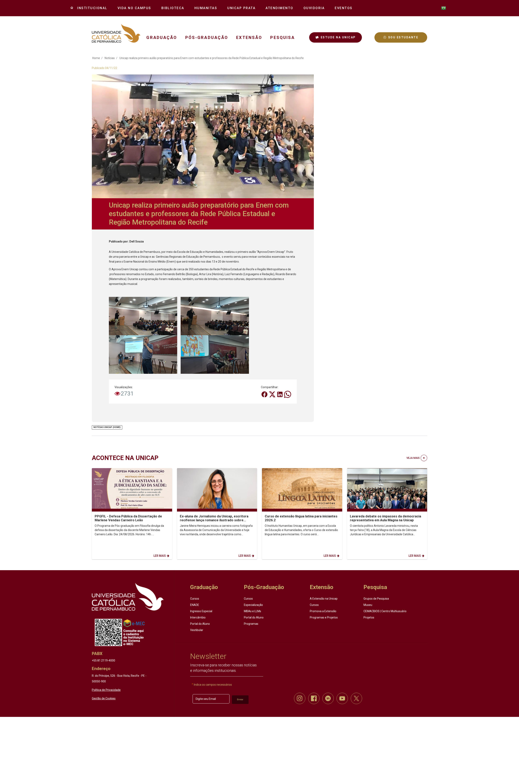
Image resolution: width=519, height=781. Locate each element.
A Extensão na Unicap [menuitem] (324, 598)
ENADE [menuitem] (194, 604)
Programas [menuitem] (251, 623)
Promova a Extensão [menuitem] (323, 611)
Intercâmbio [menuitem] (198, 617)
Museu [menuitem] (368, 604)
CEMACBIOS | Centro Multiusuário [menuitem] (385, 611)
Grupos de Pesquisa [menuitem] (376, 598)
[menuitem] (90, 8)
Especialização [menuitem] (253, 604)
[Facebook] (265, 394)
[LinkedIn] (280, 394)
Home (96, 58)
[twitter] (356, 698)
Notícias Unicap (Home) (107, 427)
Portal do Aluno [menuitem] (200, 623)
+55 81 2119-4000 (103, 660)
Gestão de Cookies (104, 698)
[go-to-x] (116, 33)
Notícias (110, 58)
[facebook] (314, 698)
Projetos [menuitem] (369, 617)
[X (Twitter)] (272, 394)
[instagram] (299, 698)
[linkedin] (328, 698)
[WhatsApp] (287, 394)
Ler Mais (159, 555)
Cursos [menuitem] (194, 598)
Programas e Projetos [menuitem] (324, 617)
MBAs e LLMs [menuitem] (252, 611)
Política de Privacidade (106, 690)
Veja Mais (413, 457)
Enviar (240, 699)
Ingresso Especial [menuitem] (201, 611)
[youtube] (342, 698)
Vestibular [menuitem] (196, 630)
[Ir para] (128, 597)
